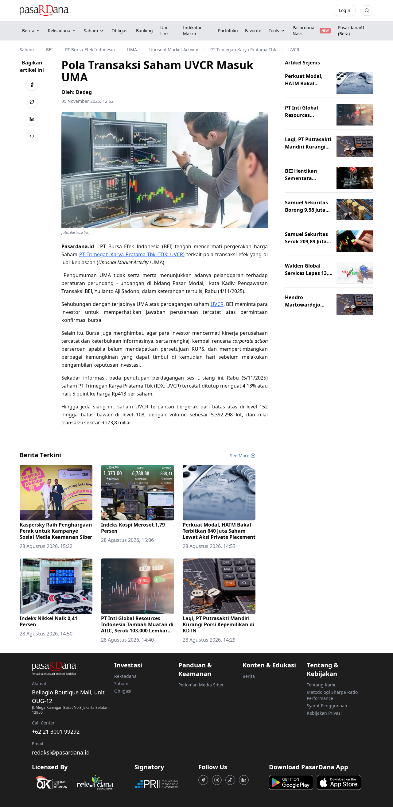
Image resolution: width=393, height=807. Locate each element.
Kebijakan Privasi (324, 713)
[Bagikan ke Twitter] (32, 102)
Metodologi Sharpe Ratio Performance (332, 695)
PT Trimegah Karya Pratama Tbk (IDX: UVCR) (132, 254)
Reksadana (59, 30)
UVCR (217, 304)
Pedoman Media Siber (201, 685)
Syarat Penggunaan (327, 706)
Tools (274, 30)
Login (344, 10)
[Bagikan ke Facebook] (32, 85)
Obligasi (122, 691)
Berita (28, 30)
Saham (91, 30)
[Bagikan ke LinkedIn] (32, 119)
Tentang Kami (321, 685)
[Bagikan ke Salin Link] (32, 136)
